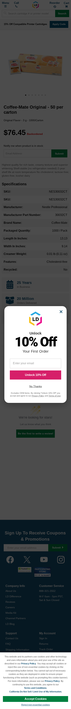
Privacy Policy (28, 663)
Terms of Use (55, 396)
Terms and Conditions (35, 688)
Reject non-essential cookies (35, 705)
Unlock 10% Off (35, 374)
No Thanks (35, 386)
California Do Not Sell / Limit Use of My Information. (35, 691)
